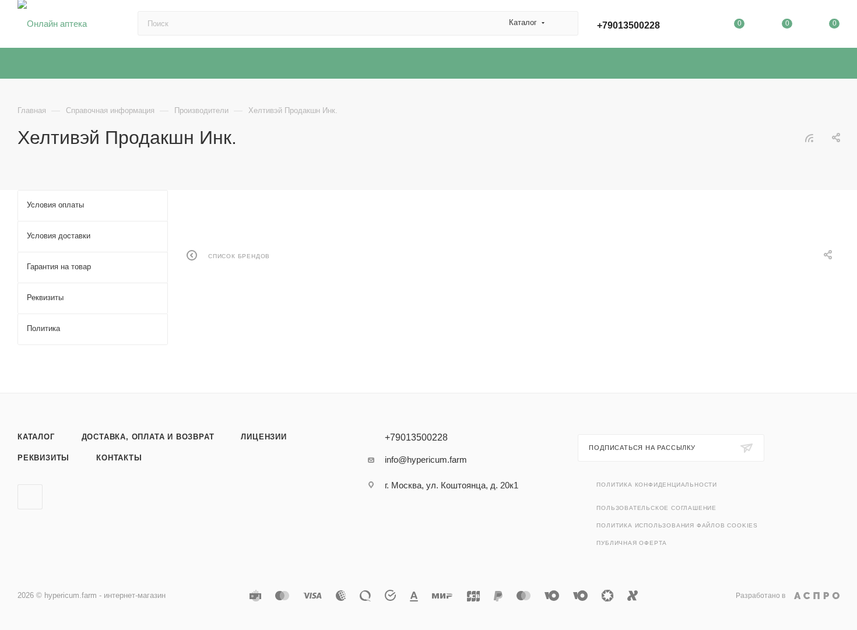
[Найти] (564, 23)
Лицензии (263, 436)
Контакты (119, 457)
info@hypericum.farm (426, 459)
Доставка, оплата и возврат (148, 436)
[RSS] (809, 138)
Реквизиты (43, 457)
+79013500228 (628, 25)
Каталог (36, 436)
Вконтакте (30, 496)
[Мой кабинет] (692, 26)
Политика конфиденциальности (656, 484)
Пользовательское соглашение (656, 508)
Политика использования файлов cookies (677, 525)
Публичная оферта (631, 543)
